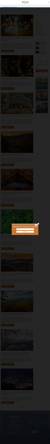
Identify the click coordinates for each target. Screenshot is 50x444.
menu (48, 2)
